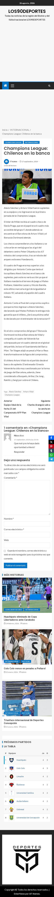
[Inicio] (5, 85)
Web (6, 540)
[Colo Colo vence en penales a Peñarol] (27, 647)
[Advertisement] (27, 53)
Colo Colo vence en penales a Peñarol (25, 668)
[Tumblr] (51, 450)
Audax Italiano (22, 801)
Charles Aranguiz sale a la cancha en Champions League (38, 406)
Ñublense (20, 785)
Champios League (12, 395)
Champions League (13, 142)
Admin (14, 161)
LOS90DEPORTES (27, 11)
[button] (12, 85)
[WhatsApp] (51, 455)
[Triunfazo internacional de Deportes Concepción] (27, 698)
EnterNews (19, 893)
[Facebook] (51, 438)
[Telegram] (51, 459)
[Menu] (12, 85)
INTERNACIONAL (31, 142)
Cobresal (20, 809)
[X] (51, 442)
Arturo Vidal (28, 391)
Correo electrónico (14, 529)
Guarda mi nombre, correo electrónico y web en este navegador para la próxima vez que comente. (27, 554)
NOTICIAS (26, 661)
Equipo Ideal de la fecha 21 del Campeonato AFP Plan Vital (15, 408)
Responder (19, 451)
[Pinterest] (51, 446)
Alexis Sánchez (15, 391)
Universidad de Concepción (28, 818)
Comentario (10, 477)
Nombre (9, 518)
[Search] (49, 86)
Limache (20, 776)
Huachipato (21, 760)
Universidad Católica (25, 793)
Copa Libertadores (13, 610)
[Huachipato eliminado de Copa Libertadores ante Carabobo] (27, 595)
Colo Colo (21, 768)
